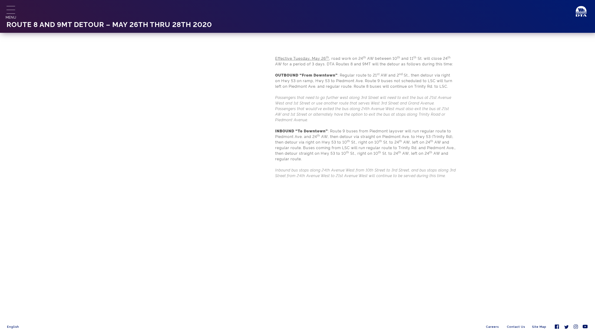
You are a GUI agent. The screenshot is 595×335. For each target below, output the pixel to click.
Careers (492, 326)
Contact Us (516, 326)
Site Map (539, 326)
